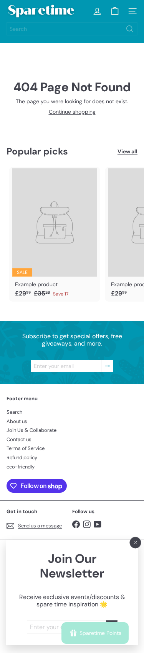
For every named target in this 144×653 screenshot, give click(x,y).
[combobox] (72, 28)
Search (14, 412)
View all (127, 151)
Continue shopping (72, 111)
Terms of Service (26, 448)
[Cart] (115, 11)
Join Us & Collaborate (31, 430)
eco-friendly (21, 466)
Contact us (19, 439)
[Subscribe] (107, 366)
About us (17, 421)
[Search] (129, 28)
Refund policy (22, 457)
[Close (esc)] (135, 542)
